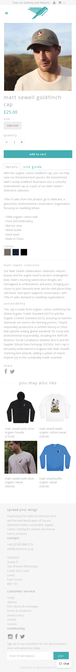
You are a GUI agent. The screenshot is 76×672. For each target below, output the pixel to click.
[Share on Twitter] (12, 372)
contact (12, 624)
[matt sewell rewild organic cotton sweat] (55, 423)
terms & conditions (19, 611)
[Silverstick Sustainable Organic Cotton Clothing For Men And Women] (38, 13)
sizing (10, 597)
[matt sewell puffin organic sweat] (55, 472)
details (12, 167)
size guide (32, 167)
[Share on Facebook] (6, 372)
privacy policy (15, 615)
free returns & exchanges (23, 606)
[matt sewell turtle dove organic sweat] (20, 472)
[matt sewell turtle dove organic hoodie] (20, 423)
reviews (11, 619)
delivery (12, 602)
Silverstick (49, 667)
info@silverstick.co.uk (20, 549)
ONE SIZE (12, 125)
